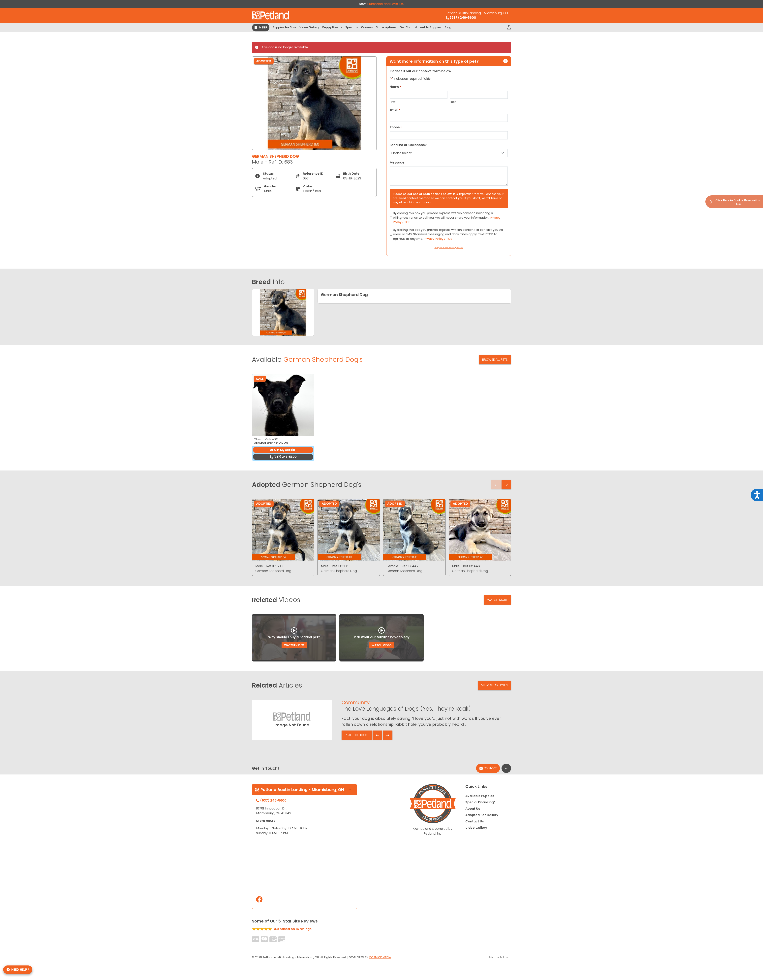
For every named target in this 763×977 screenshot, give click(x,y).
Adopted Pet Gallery (481, 815)
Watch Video (294, 645)
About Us (472, 808)
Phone (396, 127)
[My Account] (509, 27)
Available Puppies (479, 796)
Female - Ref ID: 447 (402, 566)
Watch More (497, 599)
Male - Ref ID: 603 (269, 566)
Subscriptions (386, 27)
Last (453, 102)
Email (395, 109)
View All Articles (494, 685)
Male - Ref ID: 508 (334, 566)
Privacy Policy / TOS (438, 239)
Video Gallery (309, 27)
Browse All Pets (495, 359)
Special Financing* (480, 802)
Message (397, 162)
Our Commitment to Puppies (421, 27)
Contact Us (474, 821)
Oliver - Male (267, 439)
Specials (351, 27)
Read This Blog (356, 735)
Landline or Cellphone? (408, 145)
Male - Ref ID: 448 (466, 566)
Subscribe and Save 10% (385, 4)
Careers (367, 27)
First (393, 102)
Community (356, 702)
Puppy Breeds (332, 27)
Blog (448, 27)
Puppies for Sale (284, 27)
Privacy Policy (498, 957)
